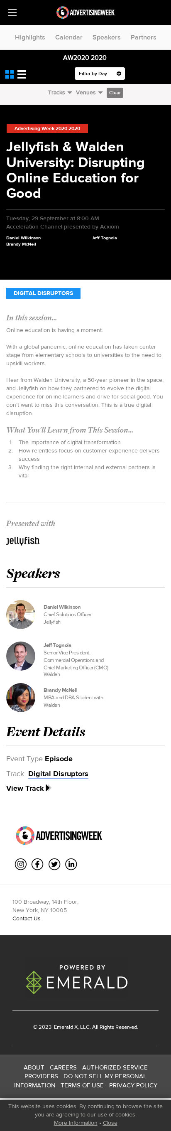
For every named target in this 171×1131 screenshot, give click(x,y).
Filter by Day (93, 73)
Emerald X (65, 1027)
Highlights (30, 37)
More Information (76, 1122)
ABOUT (34, 1067)
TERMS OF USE (82, 1085)
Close (110, 1122)
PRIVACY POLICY (133, 1085)
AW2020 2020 (85, 57)
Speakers (107, 37)
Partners (143, 37)
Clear (115, 93)
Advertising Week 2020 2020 (47, 128)
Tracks (56, 92)
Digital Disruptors (43, 293)
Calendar (69, 37)
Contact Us (26, 918)
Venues (86, 92)
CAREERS (63, 1067)
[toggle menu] (12, 12)
